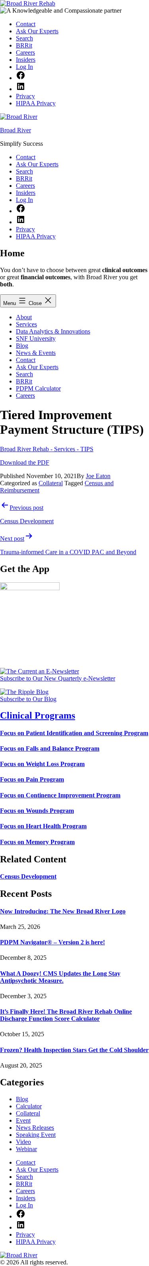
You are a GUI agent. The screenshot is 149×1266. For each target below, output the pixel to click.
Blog (22, 345)
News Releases (35, 1127)
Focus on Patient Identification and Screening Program (74, 733)
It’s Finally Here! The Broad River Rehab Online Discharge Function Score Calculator (66, 1015)
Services (26, 324)
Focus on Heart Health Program (43, 826)
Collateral (51, 483)
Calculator (29, 1106)
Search (24, 374)
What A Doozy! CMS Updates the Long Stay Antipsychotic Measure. (60, 977)
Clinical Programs (37, 715)
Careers (25, 395)
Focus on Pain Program (32, 779)
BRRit (24, 381)
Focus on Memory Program (37, 842)
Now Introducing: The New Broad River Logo (63, 911)
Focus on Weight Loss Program (42, 764)
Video (23, 1141)
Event (23, 1120)
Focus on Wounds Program (37, 810)
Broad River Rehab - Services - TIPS (46, 449)
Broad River (15, 130)
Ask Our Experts (37, 367)
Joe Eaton (98, 476)
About (24, 317)
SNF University (36, 338)
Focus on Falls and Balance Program (49, 748)
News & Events (36, 352)
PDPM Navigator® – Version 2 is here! (52, 942)
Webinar (26, 1149)
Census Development (28, 876)
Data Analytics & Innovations (53, 331)
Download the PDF (24, 462)
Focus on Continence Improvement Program (60, 795)
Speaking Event (36, 1134)
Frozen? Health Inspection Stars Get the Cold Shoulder (74, 1050)
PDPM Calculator (38, 388)
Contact (25, 360)
